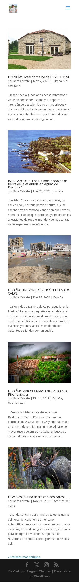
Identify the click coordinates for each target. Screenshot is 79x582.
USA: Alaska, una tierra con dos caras (36, 497)
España (58, 297)
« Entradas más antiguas (24, 557)
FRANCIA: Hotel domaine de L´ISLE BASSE (39, 77)
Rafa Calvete (21, 81)
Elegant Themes (39, 571)
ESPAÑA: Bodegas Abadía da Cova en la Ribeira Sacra (37, 393)
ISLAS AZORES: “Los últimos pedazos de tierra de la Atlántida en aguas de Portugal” (38, 184)
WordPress (42, 576)
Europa (57, 81)
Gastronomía (16, 403)
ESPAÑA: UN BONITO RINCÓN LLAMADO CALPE (39, 292)
